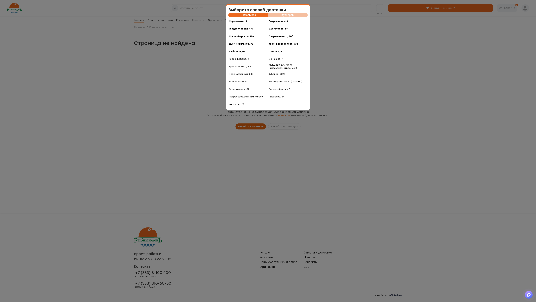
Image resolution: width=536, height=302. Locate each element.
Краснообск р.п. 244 (241, 74)
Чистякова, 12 (236, 104)
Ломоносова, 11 (238, 81)
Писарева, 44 (277, 96)
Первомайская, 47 (279, 89)
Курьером (287, 15)
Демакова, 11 (276, 59)
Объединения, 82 (239, 89)
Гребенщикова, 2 (239, 59)
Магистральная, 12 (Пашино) (285, 81)
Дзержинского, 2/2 (240, 66)
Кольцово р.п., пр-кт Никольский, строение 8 (283, 66)
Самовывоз (248, 15)
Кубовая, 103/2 (277, 74)
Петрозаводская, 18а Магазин (246, 96)
